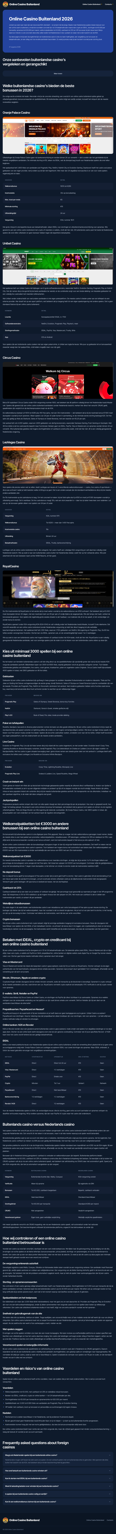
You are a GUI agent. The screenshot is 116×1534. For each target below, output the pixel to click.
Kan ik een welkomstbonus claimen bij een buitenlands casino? (30, 1502)
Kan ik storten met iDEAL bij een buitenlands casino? (26, 1478)
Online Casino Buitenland (91, 4)
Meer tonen (58, 73)
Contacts (108, 4)
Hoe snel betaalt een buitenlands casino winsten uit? (26, 1471)
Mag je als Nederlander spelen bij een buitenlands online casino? (31, 1455)
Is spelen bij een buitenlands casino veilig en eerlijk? (26, 1494)
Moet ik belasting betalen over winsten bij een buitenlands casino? (32, 1486)
